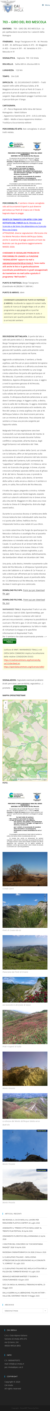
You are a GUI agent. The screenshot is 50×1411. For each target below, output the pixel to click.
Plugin (44, 779)
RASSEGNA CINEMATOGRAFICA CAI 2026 (18, 1252)
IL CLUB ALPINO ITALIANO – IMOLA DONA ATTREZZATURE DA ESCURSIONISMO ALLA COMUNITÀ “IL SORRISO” (24, 1260)
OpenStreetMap (26, 779)
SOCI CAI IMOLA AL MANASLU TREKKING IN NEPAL (23, 1284)
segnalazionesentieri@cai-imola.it (18, 263)
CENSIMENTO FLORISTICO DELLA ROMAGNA (20, 1236)
